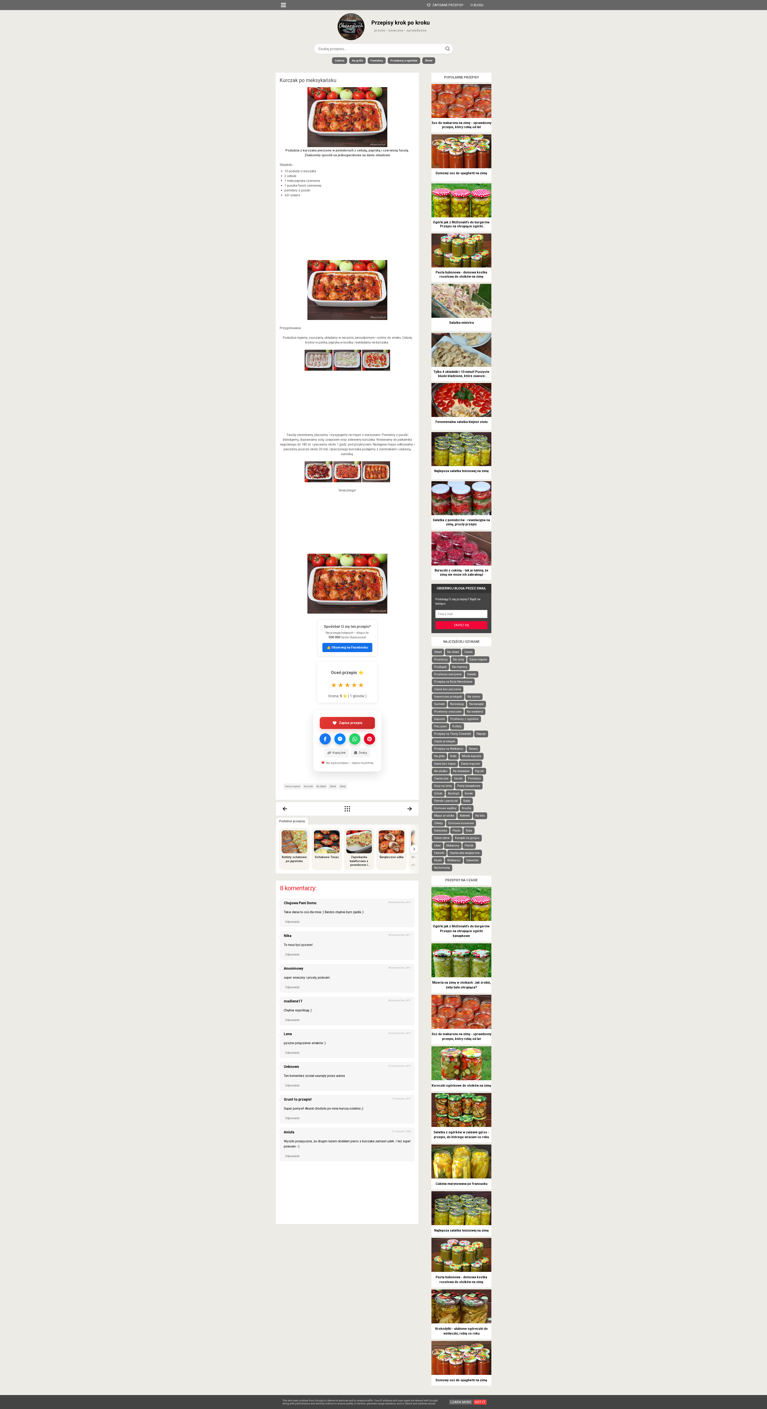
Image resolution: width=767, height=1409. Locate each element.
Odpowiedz (292, 921)
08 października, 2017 (399, 902)
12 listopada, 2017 (401, 1098)
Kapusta (439, 719)
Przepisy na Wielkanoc (448, 749)
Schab (438, 793)
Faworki (439, 853)
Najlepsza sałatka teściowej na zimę (461, 471)
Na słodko (440, 771)
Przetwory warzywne (448, 674)
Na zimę (458, 659)
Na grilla (357, 60)
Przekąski (440, 667)
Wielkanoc (454, 860)
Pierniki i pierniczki (446, 801)
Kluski (438, 860)
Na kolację (457, 704)
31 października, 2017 (399, 1066)
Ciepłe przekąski (444, 741)
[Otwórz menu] (283, 5)
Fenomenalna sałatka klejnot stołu (461, 422)
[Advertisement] (347, 229)
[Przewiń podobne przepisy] (414, 849)
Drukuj (363, 753)
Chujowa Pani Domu (300, 903)
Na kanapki (476, 704)
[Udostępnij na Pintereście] (369, 739)
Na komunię (442, 867)
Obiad (333, 786)
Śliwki (428, 60)
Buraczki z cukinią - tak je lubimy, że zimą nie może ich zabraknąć (461, 572)
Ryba (469, 830)
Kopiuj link (339, 753)
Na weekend (475, 711)
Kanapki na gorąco (467, 838)
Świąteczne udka (391, 857)
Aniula (289, 1132)
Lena (288, 1034)
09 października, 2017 (399, 1033)
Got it (480, 1402)
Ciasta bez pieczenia (447, 689)
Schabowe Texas (327, 857)
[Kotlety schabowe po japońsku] (294, 841)
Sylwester (472, 860)
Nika (287, 936)
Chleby (438, 823)
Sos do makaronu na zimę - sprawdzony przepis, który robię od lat (461, 125)
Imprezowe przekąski (448, 696)
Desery (473, 749)
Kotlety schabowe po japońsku (294, 859)
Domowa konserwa (461, 823)
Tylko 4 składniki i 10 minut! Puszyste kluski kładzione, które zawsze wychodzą (461, 374)
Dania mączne (470, 763)
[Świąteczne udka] (391, 841)
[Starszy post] (410, 809)
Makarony (452, 845)
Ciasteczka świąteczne (465, 853)
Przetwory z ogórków (403, 60)
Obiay (343, 786)
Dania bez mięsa (445, 763)
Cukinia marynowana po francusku (461, 1184)
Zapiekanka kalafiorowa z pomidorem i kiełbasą (359, 861)
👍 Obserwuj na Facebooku (347, 647)
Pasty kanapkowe (468, 786)
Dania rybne (441, 838)
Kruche (466, 808)
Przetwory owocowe (447, 711)
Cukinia (339, 60)
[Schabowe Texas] (327, 841)
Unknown (291, 1066)
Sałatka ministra (461, 323)
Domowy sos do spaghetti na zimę (461, 173)
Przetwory (441, 659)
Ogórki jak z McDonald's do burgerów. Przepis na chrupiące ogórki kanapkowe (461, 224)
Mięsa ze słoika (444, 815)
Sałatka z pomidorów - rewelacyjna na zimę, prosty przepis (461, 522)
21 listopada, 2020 (401, 1131)
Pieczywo (440, 726)
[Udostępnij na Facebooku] (325, 739)
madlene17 (293, 1001)
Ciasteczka (441, 778)
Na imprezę (459, 667)
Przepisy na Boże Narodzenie (453, 681)
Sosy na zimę (443, 786)
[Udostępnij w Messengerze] (340, 739)
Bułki (453, 756)
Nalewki (465, 815)
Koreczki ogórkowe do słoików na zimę (461, 1085)
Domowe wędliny (445, 808)
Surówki (439, 704)
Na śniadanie (461, 771)
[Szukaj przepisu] (447, 48)
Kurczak (308, 786)
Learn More (460, 1402)
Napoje (481, 734)
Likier (437, 845)
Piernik (469, 845)
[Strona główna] (347, 809)
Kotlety (457, 726)
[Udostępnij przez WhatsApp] (354, 739)
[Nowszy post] (284, 809)
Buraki (469, 793)
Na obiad (321, 786)
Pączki (479, 771)
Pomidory (377, 60)
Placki (456, 830)
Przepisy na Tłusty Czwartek (452, 734)
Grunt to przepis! (298, 1099)
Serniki (458, 778)
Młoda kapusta (471, 756)
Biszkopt (453, 793)
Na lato (480, 815)
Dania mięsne (292, 786)
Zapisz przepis (350, 723)
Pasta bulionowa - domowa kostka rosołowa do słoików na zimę (461, 274)
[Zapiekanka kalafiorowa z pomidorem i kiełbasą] (359, 841)
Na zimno (474, 696)
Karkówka (440, 830)
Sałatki (471, 674)
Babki (466, 801)
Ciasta (468, 652)
